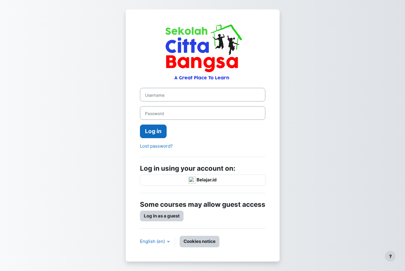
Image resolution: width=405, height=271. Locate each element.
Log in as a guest (162, 216)
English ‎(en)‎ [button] (153, 241)
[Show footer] (390, 256)
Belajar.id (206, 180)
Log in (153, 131)
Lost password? (156, 146)
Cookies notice (200, 241)
